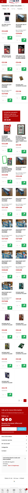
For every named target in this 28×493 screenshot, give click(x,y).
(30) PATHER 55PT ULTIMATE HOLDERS (7, 262)
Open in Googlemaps (13, 465)
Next (25, 400)
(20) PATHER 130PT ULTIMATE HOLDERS (21, 200)
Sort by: (13, 8)
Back (2, 1)
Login (8, 491)
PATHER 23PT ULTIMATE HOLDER (21, 85)
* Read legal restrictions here (8, 431)
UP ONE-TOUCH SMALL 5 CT (6, 25)
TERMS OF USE (8, 478)
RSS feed (16, 478)
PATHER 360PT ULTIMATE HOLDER (21, 293)
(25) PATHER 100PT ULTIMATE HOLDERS (7, 231)
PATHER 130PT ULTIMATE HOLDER (21, 324)
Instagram (6, 419)
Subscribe (22, 429)
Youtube (10, 419)
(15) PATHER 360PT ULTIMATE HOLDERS (21, 168)
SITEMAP (21, 478)
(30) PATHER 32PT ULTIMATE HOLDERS (7, 293)
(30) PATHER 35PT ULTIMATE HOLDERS (21, 262)
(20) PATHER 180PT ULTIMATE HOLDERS (7, 200)
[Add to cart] (9, 38)
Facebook (3, 419)
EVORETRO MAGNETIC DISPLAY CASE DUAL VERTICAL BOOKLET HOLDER (7, 138)
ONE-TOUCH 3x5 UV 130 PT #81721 (6, 56)
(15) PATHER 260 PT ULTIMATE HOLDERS (21, 26)
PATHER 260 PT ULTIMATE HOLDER (7, 324)
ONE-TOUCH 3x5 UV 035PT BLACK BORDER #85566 (20, 57)
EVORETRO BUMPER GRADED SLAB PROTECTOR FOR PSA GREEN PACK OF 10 (7, 170)
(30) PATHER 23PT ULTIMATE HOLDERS (7, 86)
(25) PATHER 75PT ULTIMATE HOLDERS (21, 231)
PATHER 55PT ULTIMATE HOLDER (7, 382)
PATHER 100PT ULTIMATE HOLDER (7, 353)
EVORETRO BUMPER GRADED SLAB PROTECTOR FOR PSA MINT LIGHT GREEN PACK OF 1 (21, 139)
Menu (14, 491)
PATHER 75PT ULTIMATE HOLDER (21, 353)
